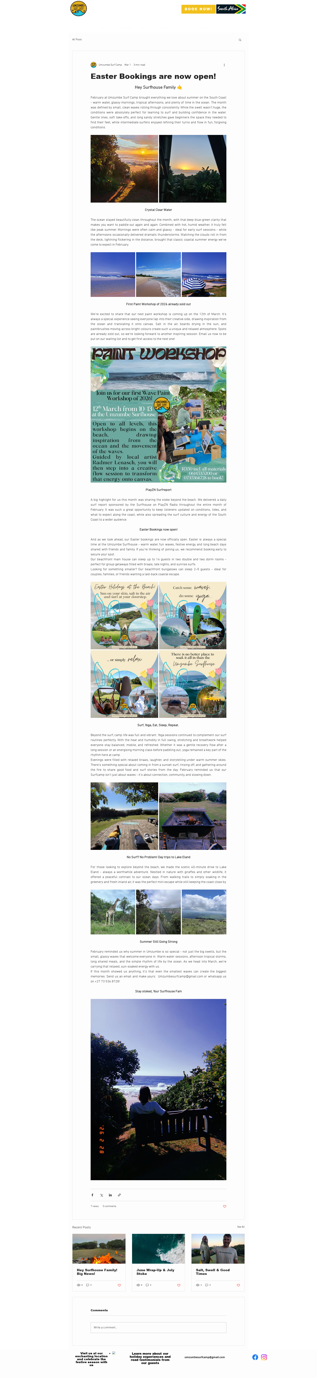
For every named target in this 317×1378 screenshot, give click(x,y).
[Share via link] (119, 1195)
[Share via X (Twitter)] (101, 1195)
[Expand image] (124, 169)
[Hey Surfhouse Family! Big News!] (98, 1249)
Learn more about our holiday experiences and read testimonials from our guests (150, 1358)
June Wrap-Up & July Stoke (155, 1272)
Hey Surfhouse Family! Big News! (97, 1272)
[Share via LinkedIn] (110, 1195)
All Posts (77, 39)
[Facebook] (233, 1357)
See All (241, 1227)
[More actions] (224, 65)
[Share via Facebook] (92, 1195)
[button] (240, 39)
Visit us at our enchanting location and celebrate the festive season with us (91, 1359)
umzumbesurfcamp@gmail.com (205, 1357)
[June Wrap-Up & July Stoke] (158, 1249)
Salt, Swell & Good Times (213, 1272)
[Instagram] (242, 1357)
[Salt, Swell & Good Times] (218, 1249)
